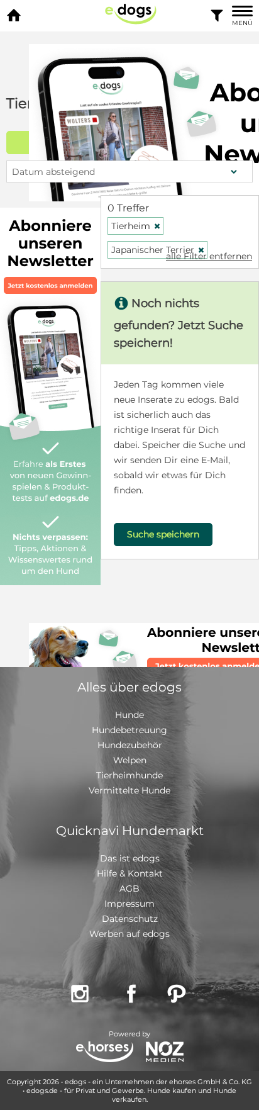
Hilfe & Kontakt (130, 873)
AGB (129, 888)
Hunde (129, 714)
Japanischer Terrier (158, 249)
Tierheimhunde (129, 775)
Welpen (129, 760)
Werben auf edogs (129, 933)
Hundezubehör (129, 745)
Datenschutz (130, 918)
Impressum (129, 903)
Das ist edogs (130, 858)
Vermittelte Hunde (129, 790)
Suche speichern (163, 534)
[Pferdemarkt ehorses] (104, 1053)
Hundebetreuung (129, 730)
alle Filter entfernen (209, 256)
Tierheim (136, 226)
